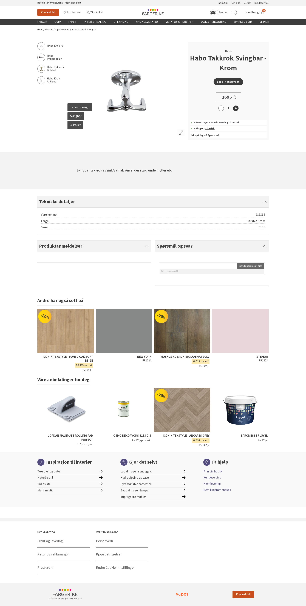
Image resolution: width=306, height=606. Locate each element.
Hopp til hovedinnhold (13, 2)
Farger (42, 22)
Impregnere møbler (133, 497)
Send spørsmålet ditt (250, 266)
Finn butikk (222, 3)
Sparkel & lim (243, 22)
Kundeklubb (48, 12)
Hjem (39, 29)
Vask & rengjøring (213, 22)
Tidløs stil (43, 484)
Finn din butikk (212, 471)
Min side (236, 3)
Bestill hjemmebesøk (217, 490)
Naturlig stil (45, 477)
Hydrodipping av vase (134, 477)
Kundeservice (261, 3)
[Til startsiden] (153, 12)
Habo (228, 51)
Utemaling (121, 22)
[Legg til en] (236, 108)
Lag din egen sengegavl (136, 471)
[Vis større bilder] (181, 132)
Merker (247, 3)
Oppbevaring (62, 29)
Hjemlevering (212, 484)
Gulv (58, 22)
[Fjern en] (221, 108)
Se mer (264, 22)
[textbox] (212, 271)
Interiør (49, 29)
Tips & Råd (96, 12)
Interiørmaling (95, 22)
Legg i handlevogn (228, 82)
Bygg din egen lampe (134, 490)
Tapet (72, 22)
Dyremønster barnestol (135, 484)
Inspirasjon (74, 12)
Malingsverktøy (147, 22)
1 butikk (210, 128)
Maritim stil (45, 490)
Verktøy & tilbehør (179, 22)
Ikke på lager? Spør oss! (205, 135)
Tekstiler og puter (49, 471)
